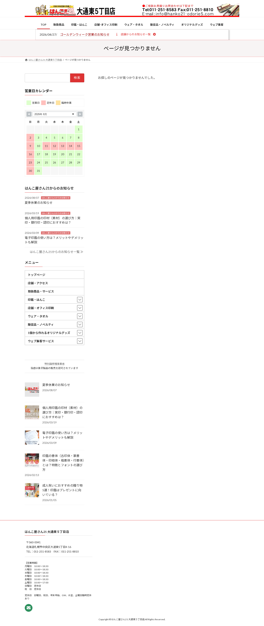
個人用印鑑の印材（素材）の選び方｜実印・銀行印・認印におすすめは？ (62, 412)
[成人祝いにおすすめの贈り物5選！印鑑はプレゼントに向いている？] (32, 490)
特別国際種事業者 (54, 363)
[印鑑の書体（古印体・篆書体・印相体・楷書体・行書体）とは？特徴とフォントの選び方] (32, 460)
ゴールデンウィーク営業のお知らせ (85, 34)
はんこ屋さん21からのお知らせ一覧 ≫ (56, 252)
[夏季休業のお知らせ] (32, 389)
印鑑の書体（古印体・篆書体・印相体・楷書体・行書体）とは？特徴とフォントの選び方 (63, 462)
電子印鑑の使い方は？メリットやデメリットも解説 (62, 435)
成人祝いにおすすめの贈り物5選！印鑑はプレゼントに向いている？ (62, 489)
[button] (136, 34)
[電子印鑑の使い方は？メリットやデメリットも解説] (32, 437)
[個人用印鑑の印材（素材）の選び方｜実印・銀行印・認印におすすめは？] (32, 412)
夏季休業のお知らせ (39, 202)
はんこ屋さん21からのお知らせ (55, 198)
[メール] (28, 608)
